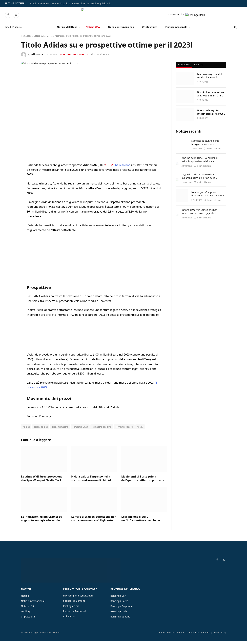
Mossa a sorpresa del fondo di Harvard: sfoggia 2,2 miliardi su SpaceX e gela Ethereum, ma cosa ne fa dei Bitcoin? (211, 75)
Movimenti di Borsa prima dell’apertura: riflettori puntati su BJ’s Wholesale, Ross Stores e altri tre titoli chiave (143, 478)
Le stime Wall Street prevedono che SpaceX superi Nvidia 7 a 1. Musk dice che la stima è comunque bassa (42, 478)
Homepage (26, 35)
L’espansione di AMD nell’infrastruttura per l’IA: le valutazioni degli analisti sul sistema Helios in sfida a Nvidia (142, 518)
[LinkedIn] (9, 191)
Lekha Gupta (37, 54)
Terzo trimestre (60, 426)
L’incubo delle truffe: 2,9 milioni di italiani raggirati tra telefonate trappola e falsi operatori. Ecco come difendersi (199, 163)
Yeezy (140, 426)
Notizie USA (93, 27)
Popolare (184, 64)
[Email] (9, 208)
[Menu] (240, 27)
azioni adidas (41, 426)
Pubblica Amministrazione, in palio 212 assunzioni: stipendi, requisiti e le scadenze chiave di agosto (72, 3)
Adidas (26, 426)
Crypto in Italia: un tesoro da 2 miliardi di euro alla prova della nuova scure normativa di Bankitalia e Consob (198, 179)
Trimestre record (124, 426)
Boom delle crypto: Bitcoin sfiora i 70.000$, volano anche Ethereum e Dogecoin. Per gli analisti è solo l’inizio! (211, 112)
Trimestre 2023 (80, 426)
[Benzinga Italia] (123, 15)
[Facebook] (9, 173)
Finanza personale (176, 27)
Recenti (198, 64)
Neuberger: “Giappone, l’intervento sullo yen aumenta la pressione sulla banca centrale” (207, 197)
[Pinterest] (9, 199)
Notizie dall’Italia (67, 27)
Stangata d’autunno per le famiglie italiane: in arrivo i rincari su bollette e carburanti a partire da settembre (207, 145)
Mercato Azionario (55, 35)
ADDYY (109, 165)
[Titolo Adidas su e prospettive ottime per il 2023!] (94, 109)
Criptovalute (149, 27)
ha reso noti (122, 165)
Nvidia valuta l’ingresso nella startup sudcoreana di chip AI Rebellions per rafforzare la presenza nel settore (91, 478)
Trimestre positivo (101, 426)
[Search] (235, 27)
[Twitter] (9, 182)
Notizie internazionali (121, 27)
